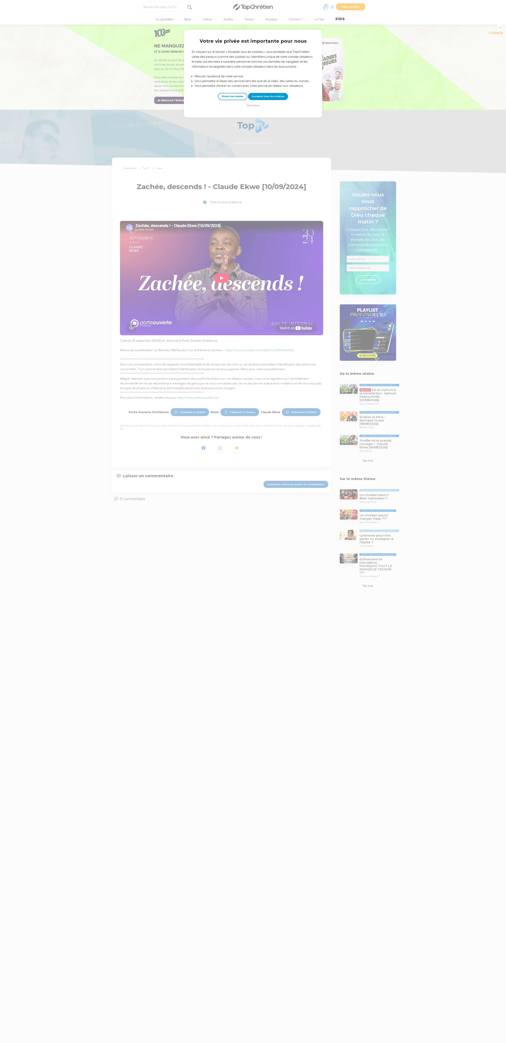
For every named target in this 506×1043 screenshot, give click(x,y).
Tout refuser (253, 105)
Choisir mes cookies (232, 96)
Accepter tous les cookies (268, 96)
